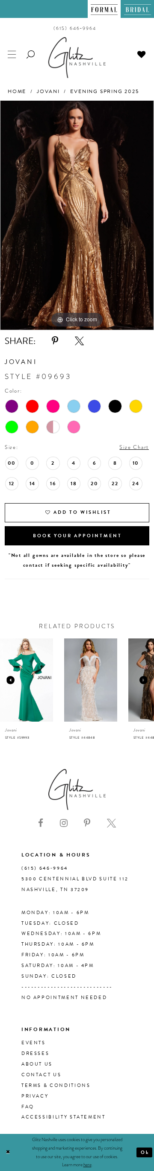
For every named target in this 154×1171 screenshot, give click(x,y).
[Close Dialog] (8, 1152)
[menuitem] (104, 9)
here (87, 1164)
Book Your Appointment (77, 535)
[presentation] (26, 680)
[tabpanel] (77, 215)
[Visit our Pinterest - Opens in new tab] (87, 823)
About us (37, 1064)
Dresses (35, 1053)
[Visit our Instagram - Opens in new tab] (64, 823)
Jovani (48, 91)
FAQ (27, 1106)
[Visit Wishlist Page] (141, 54)
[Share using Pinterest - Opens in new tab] (55, 341)
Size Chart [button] (134, 447)
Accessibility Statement (63, 1117)
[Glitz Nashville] (77, 57)
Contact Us (41, 1074)
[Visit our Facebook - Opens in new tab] (40, 823)
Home (17, 91)
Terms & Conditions (56, 1085)
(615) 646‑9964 (44, 868)
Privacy (34, 1096)
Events (33, 1042)
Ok (145, 1152)
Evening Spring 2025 (104, 91)
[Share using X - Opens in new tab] (79, 341)
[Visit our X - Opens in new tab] (111, 823)
